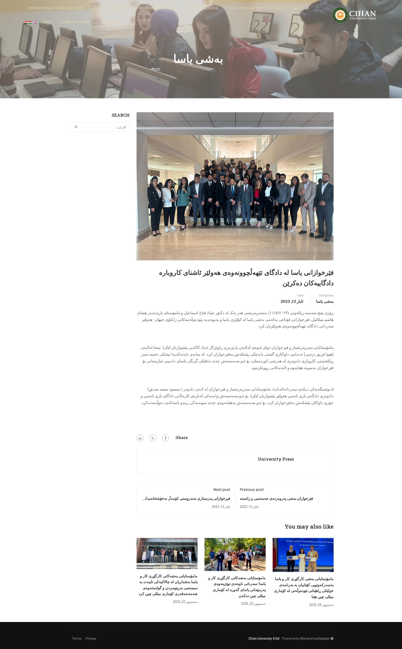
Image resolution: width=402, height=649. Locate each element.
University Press (276, 459)
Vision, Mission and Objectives (256, 8)
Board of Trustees (111, 8)
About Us (301, 8)
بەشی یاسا (325, 301)
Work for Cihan (75, 22)
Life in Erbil (110, 22)
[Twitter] (152, 438)
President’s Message (156, 8)
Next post (222, 489)
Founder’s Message (201, 8)
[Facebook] (165, 438)
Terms (76, 638)
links (46, 22)
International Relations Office (56, 8)
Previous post (252, 489)
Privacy (91, 638)
